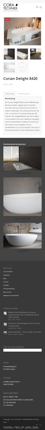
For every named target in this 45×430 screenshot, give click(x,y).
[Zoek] (36, 7)
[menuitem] (36, 7)
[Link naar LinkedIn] (37, 424)
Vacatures (6, 275)
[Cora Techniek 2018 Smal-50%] (18, 7)
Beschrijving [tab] (10, 94)
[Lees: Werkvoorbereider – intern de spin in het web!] (5, 333)
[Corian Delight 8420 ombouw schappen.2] (22, 31)
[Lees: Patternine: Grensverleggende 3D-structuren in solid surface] (5, 324)
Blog (4, 278)
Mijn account (7, 292)
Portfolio (6, 285)
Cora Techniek (7, 271)
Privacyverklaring (8, 289)
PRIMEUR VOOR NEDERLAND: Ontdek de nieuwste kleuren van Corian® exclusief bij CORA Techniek (23, 314)
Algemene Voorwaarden (11, 295)
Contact (5, 282)
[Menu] (40, 7)
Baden (11, 84)
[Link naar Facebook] (40, 424)
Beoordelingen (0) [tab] (24, 94)
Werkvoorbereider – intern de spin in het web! (24, 332)
